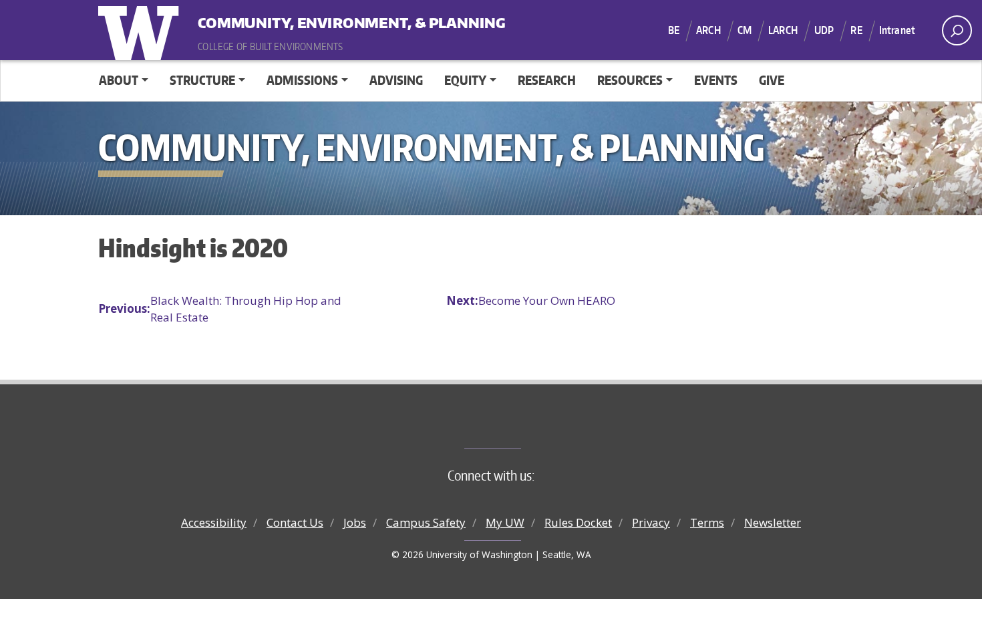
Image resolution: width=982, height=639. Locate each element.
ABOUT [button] (118, 80)
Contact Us (295, 522)
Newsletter (772, 522)
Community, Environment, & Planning (280, 19)
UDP (824, 30)
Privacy (651, 522)
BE (673, 30)
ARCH (708, 30)
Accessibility (214, 522)
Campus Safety (426, 522)
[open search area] (957, 30)
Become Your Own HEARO (530, 300)
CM (745, 30)
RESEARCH (547, 80)
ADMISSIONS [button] (302, 80)
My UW (505, 522)
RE (856, 30)
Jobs (354, 522)
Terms (707, 522)
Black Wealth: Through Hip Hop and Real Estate (219, 309)
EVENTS (716, 80)
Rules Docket (578, 522)
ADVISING (396, 80)
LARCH (783, 30)
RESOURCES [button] (630, 80)
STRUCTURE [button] (202, 80)
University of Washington (141, 30)
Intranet (897, 30)
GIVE (771, 80)
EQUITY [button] (465, 80)
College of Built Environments (518, 426)
